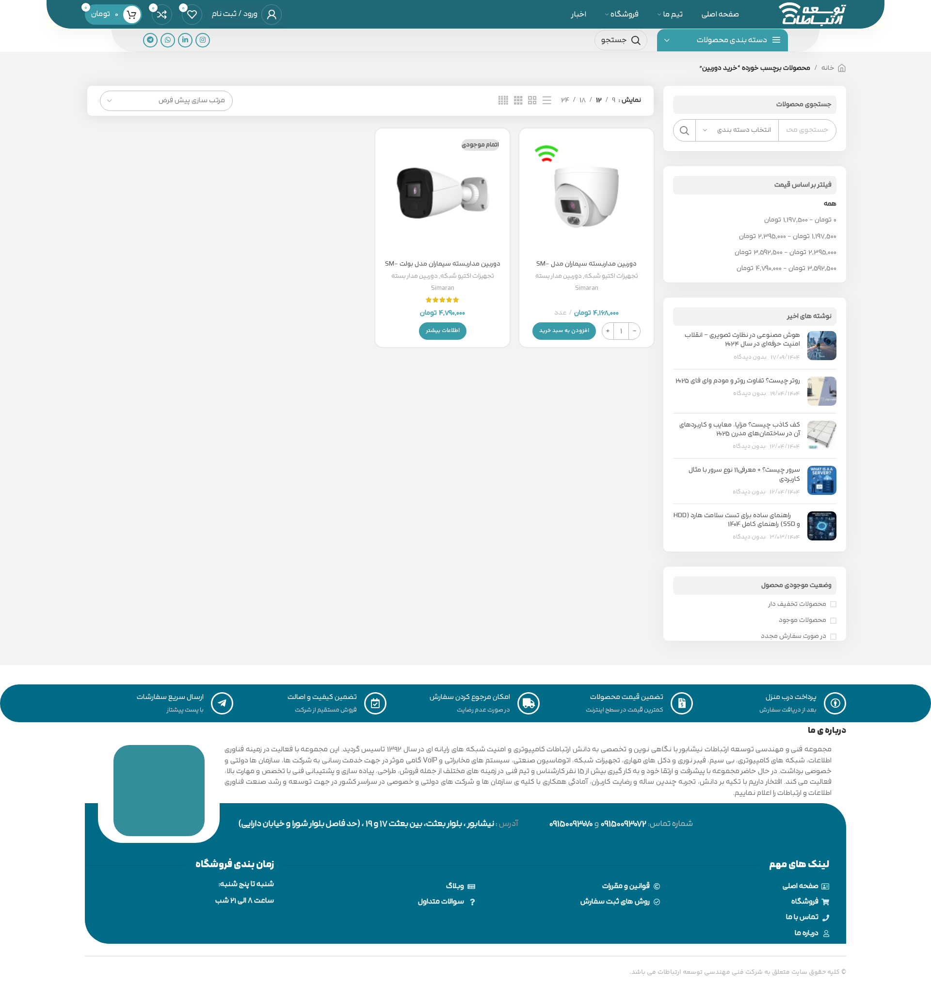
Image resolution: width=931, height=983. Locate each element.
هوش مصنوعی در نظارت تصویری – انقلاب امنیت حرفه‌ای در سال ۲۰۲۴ (742, 339)
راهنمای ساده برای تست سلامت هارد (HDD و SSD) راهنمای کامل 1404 (737, 519)
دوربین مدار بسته (558, 276)
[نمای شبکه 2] (532, 101)
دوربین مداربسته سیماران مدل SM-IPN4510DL (586, 268)
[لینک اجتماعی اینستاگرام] (202, 40)
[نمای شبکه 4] (503, 101)
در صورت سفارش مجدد (793, 636)
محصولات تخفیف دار (797, 604)
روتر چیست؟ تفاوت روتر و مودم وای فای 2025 (737, 381)
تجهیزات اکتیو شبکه (611, 276)
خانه (828, 68)
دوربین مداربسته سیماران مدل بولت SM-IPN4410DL (442, 268)
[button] (564, 331)
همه (830, 204)
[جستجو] (684, 130)
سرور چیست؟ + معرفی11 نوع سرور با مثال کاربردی (744, 474)
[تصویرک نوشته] (821, 346)
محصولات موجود (802, 620)
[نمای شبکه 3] (518, 101)
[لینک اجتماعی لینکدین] (185, 40)
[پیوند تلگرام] (150, 40)
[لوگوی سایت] (812, 14)
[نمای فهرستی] (547, 101)
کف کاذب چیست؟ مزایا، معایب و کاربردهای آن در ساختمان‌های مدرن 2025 (739, 429)
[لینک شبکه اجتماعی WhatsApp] (168, 40)
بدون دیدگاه (750, 357)
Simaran (586, 288)
